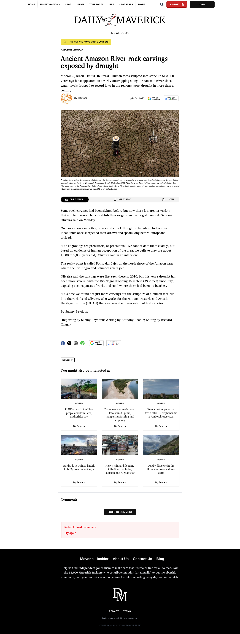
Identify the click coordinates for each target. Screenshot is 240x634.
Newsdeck (67, 359)
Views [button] (80, 4)
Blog (160, 558)
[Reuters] (66, 98)
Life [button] (111, 4)
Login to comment (120, 512)
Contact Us (142, 558)
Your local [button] (96, 4)
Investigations (50, 4)
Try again (70, 533)
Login (202, 4)
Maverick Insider (94, 558)
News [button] (68, 4)
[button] (154, 98)
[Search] (162, 4)
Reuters (82, 97)
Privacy (114, 611)
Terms (127, 611)
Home (31, 4)
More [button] (141, 4)
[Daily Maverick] (120, 20)
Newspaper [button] (126, 4)
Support (174, 4)
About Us (121, 558)
